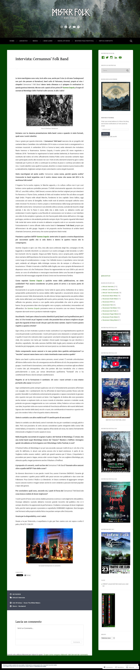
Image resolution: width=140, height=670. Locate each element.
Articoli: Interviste (19, 597)
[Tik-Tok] (70, 26)
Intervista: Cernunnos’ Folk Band (42, 59)
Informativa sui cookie (40, 666)
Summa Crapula (69, 88)
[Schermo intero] (128, 345)
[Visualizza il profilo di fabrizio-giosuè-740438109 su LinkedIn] (115, 57)
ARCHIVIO (23, 41)
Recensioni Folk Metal (109, 308)
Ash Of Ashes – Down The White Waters (26, 603)
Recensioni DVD (108, 302)
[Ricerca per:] (115, 70)
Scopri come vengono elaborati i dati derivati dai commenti (66, 655)
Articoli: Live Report (109, 290)
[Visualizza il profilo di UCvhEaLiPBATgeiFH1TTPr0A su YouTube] (120, 57)
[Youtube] (74, 26)
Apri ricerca (131, 41)
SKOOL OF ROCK (64, 41)
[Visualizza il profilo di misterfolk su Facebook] (103, 57)
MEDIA (35, 41)
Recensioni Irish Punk (109, 311)
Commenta (76, 642)
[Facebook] (65, 26)
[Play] (104, 345)
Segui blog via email (107, 117)
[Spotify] (78, 26)
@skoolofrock (105, 276)
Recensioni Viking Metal (110, 320)
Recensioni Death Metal (110, 299)
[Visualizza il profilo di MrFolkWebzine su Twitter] (107, 57)
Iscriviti (105, 134)
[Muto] (125, 345)
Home (12, 41)
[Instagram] (61, 26)
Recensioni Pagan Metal (110, 314)
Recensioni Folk (108, 305)
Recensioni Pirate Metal (110, 317)
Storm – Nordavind (19, 606)
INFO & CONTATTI (106, 41)
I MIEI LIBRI (47, 41)
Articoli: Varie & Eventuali (110, 293)
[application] (115, 338)
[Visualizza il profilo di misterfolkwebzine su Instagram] (111, 57)
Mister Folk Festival (84, 41)
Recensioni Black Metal (110, 296)
